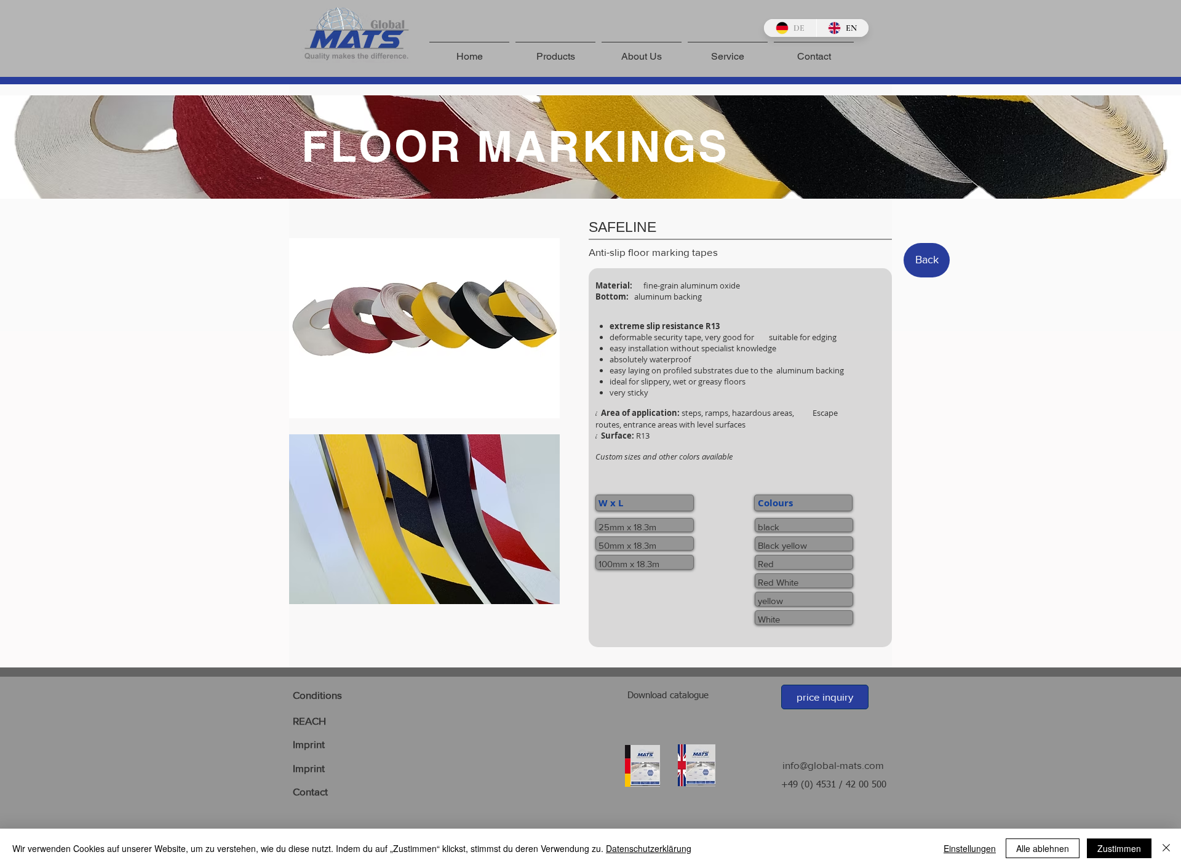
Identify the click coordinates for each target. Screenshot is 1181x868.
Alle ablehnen (1042, 848)
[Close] (1166, 848)
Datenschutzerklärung (648, 848)
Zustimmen (1119, 848)
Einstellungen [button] (970, 848)
